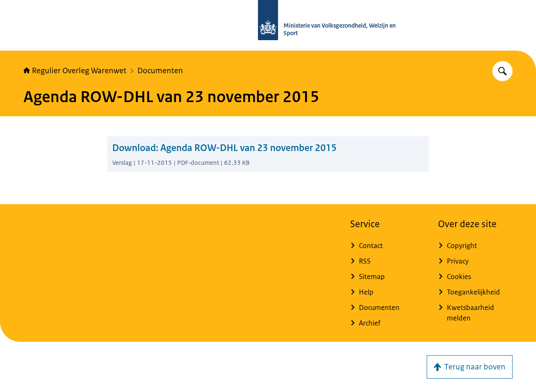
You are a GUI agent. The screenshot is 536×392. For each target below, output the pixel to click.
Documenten (160, 71)
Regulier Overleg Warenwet (79, 71)
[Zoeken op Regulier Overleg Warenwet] (502, 71)
